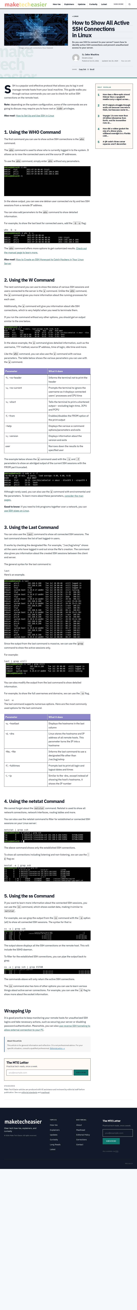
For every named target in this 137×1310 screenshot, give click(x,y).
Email (92, 69)
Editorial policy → (57, 1048)
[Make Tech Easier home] (26, 4)
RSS (116, 1151)
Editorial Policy (83, 1134)
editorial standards (29, 1092)
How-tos (57, 4)
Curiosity (93, 4)
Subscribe (118, 4)
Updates (81, 4)
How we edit (126, 61)
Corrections (81, 1139)
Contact (79, 1144)
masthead (45, 1092)
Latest (104, 4)
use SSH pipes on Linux (16, 510)
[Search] (129, 4)
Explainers (69, 4)
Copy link (82, 69)
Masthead (80, 1130)
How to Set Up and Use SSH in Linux (35, 115)
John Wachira (92, 54)
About (79, 1125)
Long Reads (55, 1144)
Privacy (129, 1164)
